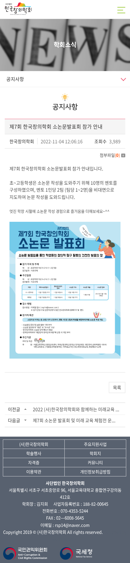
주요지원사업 (95, 444)
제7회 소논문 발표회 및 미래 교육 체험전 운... (74, 420)
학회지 (95, 453)
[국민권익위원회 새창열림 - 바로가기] (26, 551)
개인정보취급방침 (95, 472)
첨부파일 (110, 155)
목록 (117, 387)
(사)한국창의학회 (33, 444)
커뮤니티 (95, 462)
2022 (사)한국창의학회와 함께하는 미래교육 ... (76, 409)
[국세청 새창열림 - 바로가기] (76, 551)
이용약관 (33, 472)
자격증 (33, 462)
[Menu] (122, 10)
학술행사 (33, 453)
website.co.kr (65, 539)
